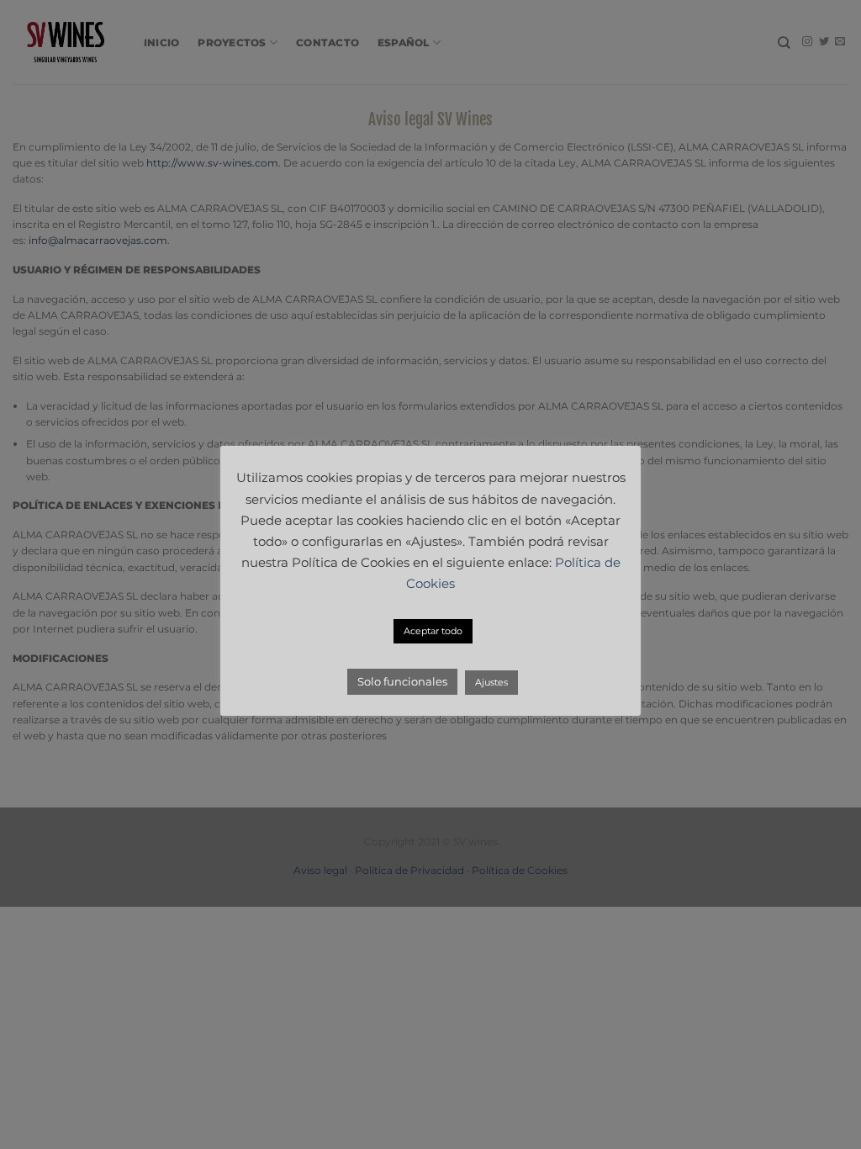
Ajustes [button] (491, 682)
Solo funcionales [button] (402, 681)
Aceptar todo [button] (433, 631)
